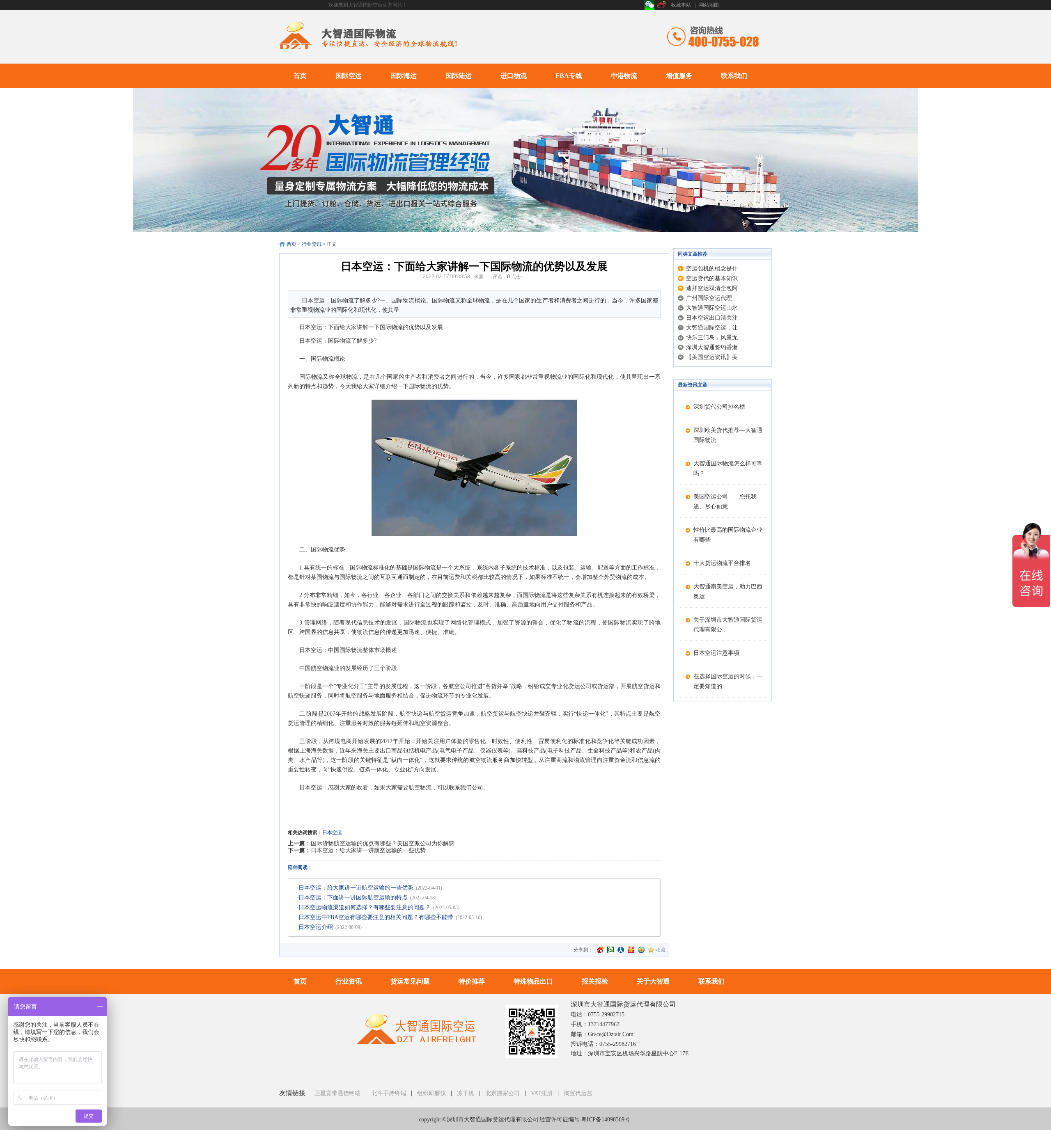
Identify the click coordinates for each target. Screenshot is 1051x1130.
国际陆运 (458, 75)
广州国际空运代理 (709, 298)
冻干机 (465, 1093)
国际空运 (348, 75)
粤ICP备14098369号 (605, 1119)
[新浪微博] (662, 5)
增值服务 (679, 75)
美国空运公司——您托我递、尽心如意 (725, 502)
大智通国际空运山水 (712, 308)
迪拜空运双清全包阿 (712, 288)
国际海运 (403, 75)
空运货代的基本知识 (712, 278)
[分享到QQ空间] (641, 950)
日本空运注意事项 (716, 653)
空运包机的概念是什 (712, 268)
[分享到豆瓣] (610, 950)
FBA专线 (568, 75)
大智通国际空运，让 (712, 328)
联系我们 (734, 75)
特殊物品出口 (533, 981)
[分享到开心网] (631, 950)
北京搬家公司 (502, 1093)
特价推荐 (472, 981)
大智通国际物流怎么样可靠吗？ (727, 468)
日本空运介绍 (315, 927)
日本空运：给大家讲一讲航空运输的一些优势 (368, 850)
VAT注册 (542, 1093)
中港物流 (624, 75)
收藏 (660, 950)
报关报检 (595, 981)
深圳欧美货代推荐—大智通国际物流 (727, 435)
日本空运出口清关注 (712, 318)
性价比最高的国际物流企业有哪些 (727, 535)
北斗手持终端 (389, 1093)
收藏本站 (681, 5)
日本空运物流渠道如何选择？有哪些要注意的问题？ (364, 907)
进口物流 (513, 75)
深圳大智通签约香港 (712, 347)
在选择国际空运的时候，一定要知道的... (727, 681)
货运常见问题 (410, 981)
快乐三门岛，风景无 (712, 337)
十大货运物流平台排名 (722, 563)
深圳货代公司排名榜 (719, 407)
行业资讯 (311, 244)
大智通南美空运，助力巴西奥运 (727, 591)
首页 (300, 75)
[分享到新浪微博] (600, 950)
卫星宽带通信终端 (337, 1093)
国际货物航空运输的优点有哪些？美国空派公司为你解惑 (382, 843)
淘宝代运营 (578, 1093)
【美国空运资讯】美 (712, 357)
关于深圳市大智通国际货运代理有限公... (727, 625)
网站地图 (709, 5)
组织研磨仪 (431, 1093)
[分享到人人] (620, 950)
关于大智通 (653, 981)
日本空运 (332, 832)
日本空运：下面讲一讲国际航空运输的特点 (353, 897)
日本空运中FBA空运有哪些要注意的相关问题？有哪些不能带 (375, 917)
